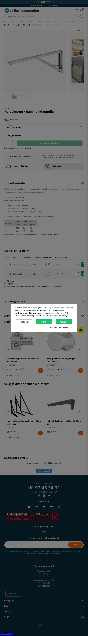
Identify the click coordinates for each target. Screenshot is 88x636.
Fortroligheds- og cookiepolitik (61, 327)
